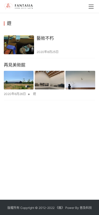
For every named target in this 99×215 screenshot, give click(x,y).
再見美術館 (14, 65)
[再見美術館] (49, 80)
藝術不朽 (45, 38)
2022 (51, 208)
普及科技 (86, 208)
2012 (42, 208)
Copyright (27, 208)
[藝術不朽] (19, 44)
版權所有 (13, 208)
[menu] (91, 6)
